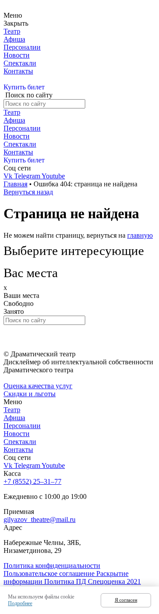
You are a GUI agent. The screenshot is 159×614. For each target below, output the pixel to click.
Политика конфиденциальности (52, 565)
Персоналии (22, 47)
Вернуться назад (28, 192)
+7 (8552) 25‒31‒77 (32, 481)
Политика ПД (66, 581)
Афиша (14, 39)
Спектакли (20, 63)
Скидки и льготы (30, 394)
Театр (12, 31)
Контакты (18, 71)
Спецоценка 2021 (114, 581)
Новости (17, 55)
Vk (9, 176)
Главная (15, 184)
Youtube (53, 176)
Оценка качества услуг (38, 386)
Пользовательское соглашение (50, 573)
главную (140, 235)
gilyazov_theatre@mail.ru (40, 519)
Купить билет (24, 87)
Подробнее (20, 603)
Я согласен (126, 599)
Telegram (28, 176)
